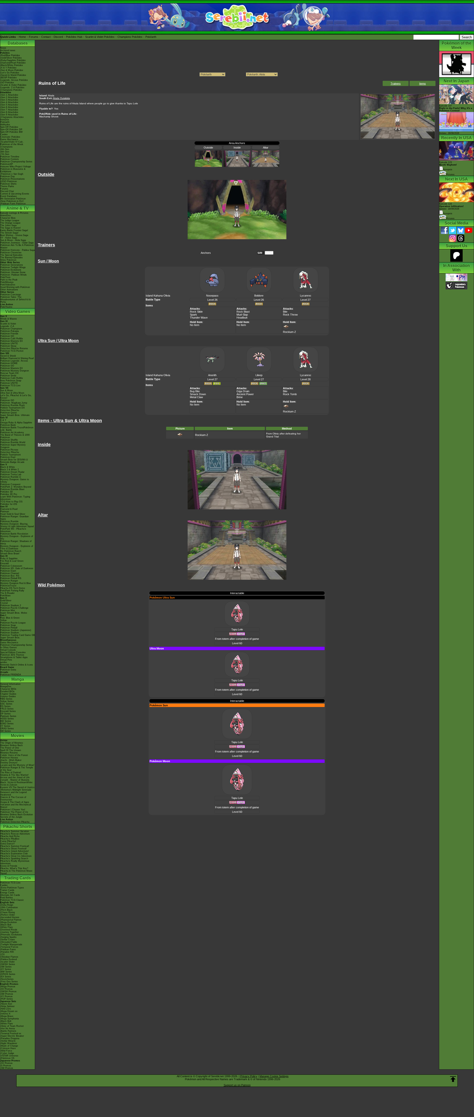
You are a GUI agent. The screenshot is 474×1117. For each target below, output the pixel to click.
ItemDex (4, 119)
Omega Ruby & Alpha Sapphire (16, 422)
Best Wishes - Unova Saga (14, 235)
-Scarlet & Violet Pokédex (13, 85)
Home (22, 36)
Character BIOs (8, 689)
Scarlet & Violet (8, 323)
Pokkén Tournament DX (12, 408)
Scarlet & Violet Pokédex (100, 36)
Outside (208, 147)
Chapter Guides (8, 694)
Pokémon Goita (8, 669)
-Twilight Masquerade (11, 944)
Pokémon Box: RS (9, 576)
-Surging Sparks (8, 937)
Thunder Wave (199, 317)
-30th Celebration (9, 907)
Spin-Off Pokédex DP (11, 129)
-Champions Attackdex (12, 117)
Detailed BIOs (7, 691)
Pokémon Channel (9, 573)
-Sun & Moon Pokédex (11, 70)
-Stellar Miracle (8, 1041)
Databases (18, 43)
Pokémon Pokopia (9, 331)
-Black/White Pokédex (11, 65)
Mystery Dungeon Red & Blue (15, 583)
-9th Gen (4, 149)
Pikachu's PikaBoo (9, 839)
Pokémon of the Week (11, 144)
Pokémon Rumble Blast (12, 489)
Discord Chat (7, 191)
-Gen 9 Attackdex (9, 114)
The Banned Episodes (11, 257)
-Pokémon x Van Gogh (11, 174)
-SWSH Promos (8, 991)
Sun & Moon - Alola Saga (13, 240)
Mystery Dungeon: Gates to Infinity (14, 480)
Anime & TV (17, 208)
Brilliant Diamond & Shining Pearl (17, 358)
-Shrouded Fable (8, 942)
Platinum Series (8, 716)
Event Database (8, 196)
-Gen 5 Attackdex (9, 105)
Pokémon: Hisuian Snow (12, 272)
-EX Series (5, 976)
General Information (10, 684)
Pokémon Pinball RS (10, 578)
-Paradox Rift (7, 952)
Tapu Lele (237, 629)
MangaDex (5, 686)
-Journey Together (9, 932)
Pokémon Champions (11, 328)
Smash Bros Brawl (9, 553)
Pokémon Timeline (9, 156)
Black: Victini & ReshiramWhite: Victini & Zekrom (16, 783)
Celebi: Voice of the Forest (14, 755)
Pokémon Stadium (9, 632)
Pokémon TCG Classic (12, 900)
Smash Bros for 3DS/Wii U (14, 459)
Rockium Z (289, 331)
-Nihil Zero (5, 1009)
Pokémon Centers (9, 159)
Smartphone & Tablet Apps (14, 657)
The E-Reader (7, 593)
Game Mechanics (9, 139)
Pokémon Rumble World (12, 442)
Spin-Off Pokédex (9, 127)
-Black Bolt (5, 925)
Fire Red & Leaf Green (11, 561)
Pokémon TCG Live (10, 385)
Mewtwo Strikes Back (11, 745)
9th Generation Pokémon (13, 198)
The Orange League (10, 223)
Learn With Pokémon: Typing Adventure (15, 497)
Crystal (4, 603)
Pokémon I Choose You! (12, 809)
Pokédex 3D (6, 492)
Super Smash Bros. (10, 637)
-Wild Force (6, 1051)
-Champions (6, 147)
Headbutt (242, 317)
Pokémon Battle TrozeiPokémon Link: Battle (16, 428)
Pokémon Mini (7, 610)
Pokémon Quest (8, 412)
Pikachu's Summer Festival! (14, 846)
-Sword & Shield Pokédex (13, 75)
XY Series (5, 726)
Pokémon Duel (7, 457)
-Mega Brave (6, 1016)
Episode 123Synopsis (448, 166)
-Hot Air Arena (7, 1028)
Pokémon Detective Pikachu (14, 822)
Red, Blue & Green (10, 618)
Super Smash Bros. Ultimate (15, 415)
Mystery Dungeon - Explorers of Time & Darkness (16, 547)
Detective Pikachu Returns (14, 348)
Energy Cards (7, 892)
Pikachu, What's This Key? (14, 868)
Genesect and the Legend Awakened (13, 793)
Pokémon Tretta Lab (10, 474)
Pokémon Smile (8, 375)
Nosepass (212, 295)
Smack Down (198, 394)
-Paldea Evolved (8, 959)
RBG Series (6, 699)
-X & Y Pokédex (8, 67)
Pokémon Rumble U (10, 477)
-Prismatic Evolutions (11, 934)
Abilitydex (5, 124)
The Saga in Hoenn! (10, 228)
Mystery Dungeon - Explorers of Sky (16, 537)
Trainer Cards (7, 890)
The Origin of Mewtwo (11, 743)
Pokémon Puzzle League (13, 623)
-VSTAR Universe (9, 1055)
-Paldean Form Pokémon (13, 203)
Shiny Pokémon (8, 260)
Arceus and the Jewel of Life (15, 777)
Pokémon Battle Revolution (14, 534)
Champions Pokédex (130, 36)
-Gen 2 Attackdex (9, 97)
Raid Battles (6, 897)
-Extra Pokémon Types (12, 887)
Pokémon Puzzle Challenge (14, 608)
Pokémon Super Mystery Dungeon (13, 446)
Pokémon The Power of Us (14, 812)
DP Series (5, 713)
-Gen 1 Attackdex (9, 95)
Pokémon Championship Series (16, 161)
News (3, 48)
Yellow (3, 620)
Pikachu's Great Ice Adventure (16, 856)
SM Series (5, 731)
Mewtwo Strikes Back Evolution (16, 814)
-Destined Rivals (8, 929)
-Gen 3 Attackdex (9, 100)
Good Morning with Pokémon (15, 287)
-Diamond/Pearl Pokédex (13, 63)
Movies (17, 735)
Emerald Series (8, 711)
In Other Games (8, 647)
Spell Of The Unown (10, 750)
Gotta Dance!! (7, 843)
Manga (17, 679)
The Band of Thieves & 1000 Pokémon (15, 436)
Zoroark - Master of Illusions (14, 780)
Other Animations (9, 289)
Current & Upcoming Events (14, 194)
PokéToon (5, 277)
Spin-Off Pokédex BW (11, 132)
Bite (285, 311)
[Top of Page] (453, 1079)
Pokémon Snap (8, 625)
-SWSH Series (7, 964)
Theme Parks (7, 186)
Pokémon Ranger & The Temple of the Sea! (16, 768)
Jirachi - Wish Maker (10, 760)
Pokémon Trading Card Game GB (17, 635)
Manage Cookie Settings (274, 1076)
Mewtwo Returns (9, 753)
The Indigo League (9, 220)
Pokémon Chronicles (10, 252)
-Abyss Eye (6, 1004)
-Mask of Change (9, 1046)
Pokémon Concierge (10, 294)
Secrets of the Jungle (11, 817)
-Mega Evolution (8, 922)
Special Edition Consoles (13, 652)
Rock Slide (196, 311)
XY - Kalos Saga (8, 237)
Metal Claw (196, 397)
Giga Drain (243, 391)
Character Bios (8, 218)
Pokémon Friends (9, 333)
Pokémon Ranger (9, 581)
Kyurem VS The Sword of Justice (17, 787)
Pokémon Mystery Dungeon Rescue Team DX (14, 371)
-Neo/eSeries (7, 979)
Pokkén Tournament (10, 454)
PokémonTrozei (8, 585)
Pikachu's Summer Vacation (14, 831)
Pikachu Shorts (17, 826)
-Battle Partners (8, 1031)
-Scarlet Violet (7, 962)
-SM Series (6, 967)
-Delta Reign (6, 905)
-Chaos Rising (7, 912)
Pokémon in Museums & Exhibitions (12, 170)
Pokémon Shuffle (9, 440)
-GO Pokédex (7, 82)
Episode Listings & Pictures (14, 213)
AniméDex (5, 215)
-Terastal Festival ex (10, 1033)
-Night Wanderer (8, 1043)
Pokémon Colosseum (11, 566)
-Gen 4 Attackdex (9, 102)
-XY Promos (6, 996)
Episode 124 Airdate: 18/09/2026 (451, 206)
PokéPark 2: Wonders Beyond (15, 487)
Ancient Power (245, 394)
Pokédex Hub (74, 36)
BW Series (5, 721)
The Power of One (9, 748)
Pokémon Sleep (8, 346)
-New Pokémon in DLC (12, 201)
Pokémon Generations (11, 265)
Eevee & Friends (8, 866)
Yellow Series (7, 701)
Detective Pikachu (9, 410)
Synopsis (447, 213)
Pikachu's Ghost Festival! (13, 848)
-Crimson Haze (8, 1048)
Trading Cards (17, 878)
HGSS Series (7, 718)
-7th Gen (4, 154)
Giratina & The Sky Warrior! (14, 775)
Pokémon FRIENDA (10, 674)
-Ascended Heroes (9, 917)
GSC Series (6, 704)
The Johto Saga (8, 225)
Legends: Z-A (7, 326)
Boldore (258, 295)
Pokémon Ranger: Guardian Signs (14, 517)
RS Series (5, 706)
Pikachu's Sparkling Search (14, 858)
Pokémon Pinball (8, 627)
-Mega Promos (7, 986)
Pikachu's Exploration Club (14, 853)
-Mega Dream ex (9, 1011)
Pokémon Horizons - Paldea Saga (17, 250)
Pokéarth (150, 36)
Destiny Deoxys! (9, 762)
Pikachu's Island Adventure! (14, 851)
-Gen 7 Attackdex (9, 109)
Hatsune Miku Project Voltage (15, 166)
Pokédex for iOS (8, 504)
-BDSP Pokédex (8, 77)
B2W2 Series (7, 723)
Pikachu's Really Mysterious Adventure (14, 862)
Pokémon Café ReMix (11, 338)
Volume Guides (8, 696)
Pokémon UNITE (9, 343)
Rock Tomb (290, 394)
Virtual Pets (6, 660)
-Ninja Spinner (7, 1006)
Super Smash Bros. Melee (13, 613)
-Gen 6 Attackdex (9, 107)
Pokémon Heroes (9, 757)
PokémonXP (6, 164)
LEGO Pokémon (8, 181)
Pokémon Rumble (9, 521)
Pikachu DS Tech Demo (12, 588)
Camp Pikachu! (8, 841)
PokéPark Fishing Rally (12, 590)
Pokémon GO (7, 336)
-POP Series (6, 999)
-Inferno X (5, 1013)
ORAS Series (7, 728)
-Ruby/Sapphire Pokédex (13, 60)
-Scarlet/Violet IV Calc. (12, 142)
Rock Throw (290, 314)
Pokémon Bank (8, 425)
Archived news (7, 50)
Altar (265, 147)
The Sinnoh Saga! (9, 233)
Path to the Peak (9, 280)
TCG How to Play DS (11, 501)
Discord (58, 36)
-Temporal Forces (9, 947)
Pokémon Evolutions (10, 270)
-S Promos (5, 1065)
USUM (269, 252)
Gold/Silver (5, 600)
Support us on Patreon (237, 1085)
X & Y (3, 420)
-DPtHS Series (7, 974)
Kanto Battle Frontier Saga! (14, 230)
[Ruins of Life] (398, 137)
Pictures (450, 174)
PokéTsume (6, 307)
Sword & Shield (8, 356)
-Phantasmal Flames (10, 920)
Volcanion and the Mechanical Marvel (15, 805)
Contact (46, 36)
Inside (237, 147)
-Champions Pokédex (11, 90)
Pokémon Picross (9, 450)
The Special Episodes (11, 255)
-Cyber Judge (7, 1053)
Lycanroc (305, 295)
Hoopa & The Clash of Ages (14, 802)
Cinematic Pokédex (10, 137)
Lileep (259, 375)
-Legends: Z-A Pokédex (12, 87)
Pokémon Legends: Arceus (14, 361)
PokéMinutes (7, 282)
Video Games (17, 311)
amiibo (3, 662)
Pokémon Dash (8, 571)
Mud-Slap (242, 314)
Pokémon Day (7, 176)
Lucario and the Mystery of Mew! (17, 765)
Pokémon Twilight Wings (13, 267)
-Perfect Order (7, 915)
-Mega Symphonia (9, 1018)
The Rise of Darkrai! (10, 772)
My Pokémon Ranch (10, 551)
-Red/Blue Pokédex (10, 55)
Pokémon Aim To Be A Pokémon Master (17, 246)
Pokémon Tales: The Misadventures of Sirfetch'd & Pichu (15, 299)
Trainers (396, 83)
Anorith (212, 375)
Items (422, 83)
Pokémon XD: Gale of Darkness (16, 568)
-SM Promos (6, 994)
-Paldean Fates (8, 949)
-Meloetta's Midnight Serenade (15, 790)
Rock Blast (243, 311)
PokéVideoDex (7, 284)
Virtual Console (8, 650)
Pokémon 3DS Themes (12, 655)
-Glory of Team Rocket (12, 1026)
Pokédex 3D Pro (8, 494)
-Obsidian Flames (9, 957)
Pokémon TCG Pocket (11, 351)
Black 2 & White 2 (9, 469)
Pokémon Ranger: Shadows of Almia (16, 542)
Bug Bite (195, 391)
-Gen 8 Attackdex (9, 112)
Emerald (4, 563)
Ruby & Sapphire (9, 558)
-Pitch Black (6, 910)
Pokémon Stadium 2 (10, 605)
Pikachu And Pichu (10, 836)
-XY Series (5, 969)
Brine (240, 397)
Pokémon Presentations (12, 179)
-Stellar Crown (7, 939)
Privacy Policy (248, 1076)
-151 (2, 954)
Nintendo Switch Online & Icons (16, 665)
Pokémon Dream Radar (12, 472)
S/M (259, 252)
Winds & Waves (8, 319)
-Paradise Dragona (9, 1038)
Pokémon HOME (9, 363)
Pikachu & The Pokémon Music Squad (16, 872)
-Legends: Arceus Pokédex (14, 80)
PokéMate (5, 595)
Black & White (7, 467)
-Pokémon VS (7, 1058)
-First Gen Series (9, 981)
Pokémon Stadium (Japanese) (15, 630)
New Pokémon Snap (10, 380)
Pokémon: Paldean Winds (13, 275)
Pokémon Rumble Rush (12, 405)
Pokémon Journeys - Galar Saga (17, 242)
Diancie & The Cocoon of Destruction (13, 798)
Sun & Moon (6, 390)
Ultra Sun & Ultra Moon (12, 393)
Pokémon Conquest (10, 484)
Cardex (4, 134)
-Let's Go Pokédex (9, 72)
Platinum (4, 511)
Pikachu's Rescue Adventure (15, 834)
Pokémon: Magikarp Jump (13, 403)
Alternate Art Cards (10, 895)
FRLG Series (7, 709)
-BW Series (6, 971)
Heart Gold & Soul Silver (12, 514)
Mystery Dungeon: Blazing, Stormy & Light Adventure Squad (17, 525)
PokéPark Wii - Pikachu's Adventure (13, 530)
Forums (33, 36)
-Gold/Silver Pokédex (11, 58)
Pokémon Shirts (8, 184)
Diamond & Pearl (9, 509)
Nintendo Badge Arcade (12, 462)
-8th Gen (4, 151)
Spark (193, 314)
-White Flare (6, 927)
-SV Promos (6, 989)
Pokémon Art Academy (12, 432)
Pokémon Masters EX (11, 341)
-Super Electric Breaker (12, 1036)
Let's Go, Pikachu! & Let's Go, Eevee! (16, 396)
